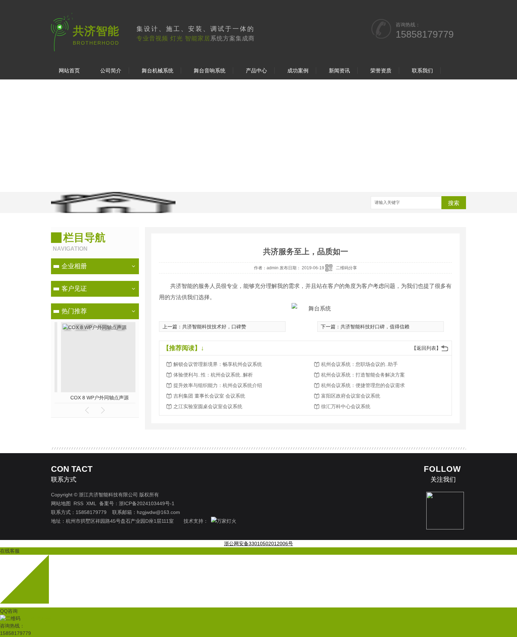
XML (91, 503)
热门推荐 (74, 311)
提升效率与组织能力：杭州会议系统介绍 (217, 385)
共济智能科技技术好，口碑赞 (214, 326)
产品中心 (256, 70)
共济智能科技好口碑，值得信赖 (374, 326)
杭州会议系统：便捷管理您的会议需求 (363, 385)
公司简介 (110, 70)
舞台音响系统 (209, 70)
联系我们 (422, 70)
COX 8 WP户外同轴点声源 (95, 397)
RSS (78, 503)
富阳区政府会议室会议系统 (350, 396)
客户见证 (74, 288)
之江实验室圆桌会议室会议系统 (207, 406)
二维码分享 (346, 267)
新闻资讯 (339, 70)
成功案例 (297, 70)
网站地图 (61, 503)
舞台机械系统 (157, 70)
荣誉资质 (380, 70)
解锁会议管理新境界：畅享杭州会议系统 (217, 364)
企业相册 (74, 266)
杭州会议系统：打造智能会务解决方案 (363, 375)
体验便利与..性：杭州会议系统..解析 (213, 375)
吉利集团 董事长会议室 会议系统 (209, 396)
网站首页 (69, 70)
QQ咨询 (9, 611)
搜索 (453, 203)
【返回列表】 (426, 348)
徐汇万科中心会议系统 (345, 406)
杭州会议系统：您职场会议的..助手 (359, 364)
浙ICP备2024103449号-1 (146, 503)
